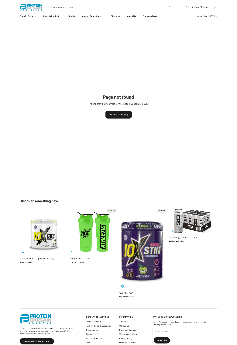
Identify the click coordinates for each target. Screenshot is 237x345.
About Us (123, 321)
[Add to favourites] (24, 251)
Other (88, 342)
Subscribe (162, 340)
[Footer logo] (35, 319)
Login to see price (27, 262)
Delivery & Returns (127, 342)
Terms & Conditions (128, 334)
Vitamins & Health (94, 338)
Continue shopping (118, 114)
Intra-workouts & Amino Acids (99, 326)
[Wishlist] (187, 7)
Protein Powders (93, 321)
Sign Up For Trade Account (36, 341)
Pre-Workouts (92, 334)
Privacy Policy (125, 338)
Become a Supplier (128, 330)
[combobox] (105, 7)
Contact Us (124, 326)
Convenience (92, 330)
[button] (73, 252)
